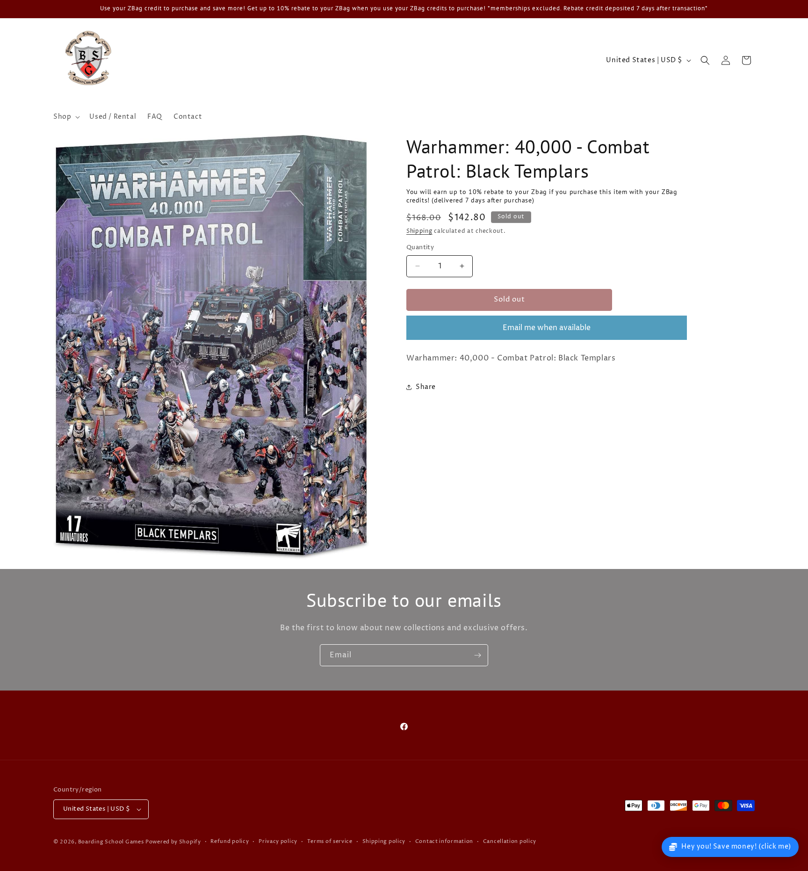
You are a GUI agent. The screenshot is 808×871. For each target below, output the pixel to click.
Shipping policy (384, 841)
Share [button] (426, 386)
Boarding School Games (111, 841)
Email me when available (547, 328)
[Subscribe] (477, 655)
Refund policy (229, 841)
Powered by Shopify (173, 841)
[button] (66, 117)
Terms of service (330, 841)
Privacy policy (278, 841)
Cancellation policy (509, 841)
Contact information (444, 841)
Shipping (419, 231)
